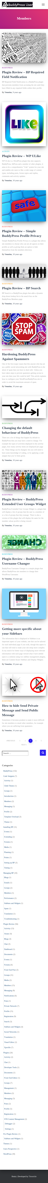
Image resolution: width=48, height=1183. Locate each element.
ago (17, 92)
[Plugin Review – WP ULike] (24, 124)
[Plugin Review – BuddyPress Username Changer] (24, 542)
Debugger (8, 1124)
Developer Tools (10, 1067)
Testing (7, 868)
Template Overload (11, 817)
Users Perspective (10, 1149)
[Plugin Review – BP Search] (24, 271)
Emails (6, 883)
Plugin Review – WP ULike (21, 156)
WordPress (7, 1154)
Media (6, 847)
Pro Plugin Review (10, 1134)
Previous (11, 741)
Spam (6, 909)
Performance (9, 898)
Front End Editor (10, 1078)
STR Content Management (14, 1119)
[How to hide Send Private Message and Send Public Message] (24, 685)
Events (6, 832)
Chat (6, 944)
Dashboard (8, 949)
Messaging (8, 806)
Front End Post (10, 970)
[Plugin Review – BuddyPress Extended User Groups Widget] (24, 480)
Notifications (9, 996)
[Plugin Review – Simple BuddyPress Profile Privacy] (24, 205)
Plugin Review (8, 924)
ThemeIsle (33, 1176)
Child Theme (9, 786)
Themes (6, 1144)
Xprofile (7, 1047)
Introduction (8, 796)
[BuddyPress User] (18, 4)
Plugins (6, 1053)
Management (9, 1088)
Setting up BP (9, 863)
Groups (7, 791)
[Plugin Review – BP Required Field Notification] (24, 48)
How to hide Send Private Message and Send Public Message (20, 710)
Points (6, 858)
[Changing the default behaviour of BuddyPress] (24, 407)
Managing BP (8, 873)
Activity (6, 151)
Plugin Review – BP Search (21, 288)
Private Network (10, 1006)
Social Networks (10, 1032)
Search (6, 1022)
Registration (8, 1016)
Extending (8, 837)
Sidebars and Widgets (12, 903)
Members (7, 801)
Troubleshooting (10, 919)
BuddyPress (7, 68)
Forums (7, 842)
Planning (7, 852)
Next (23, 745)
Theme (6, 822)
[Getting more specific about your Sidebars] (24, 604)
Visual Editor (9, 1042)
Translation (8, 914)
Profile (6, 812)
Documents (8, 954)
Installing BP (8, 827)
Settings (8, 1129)
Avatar (6, 934)
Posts (6, 1001)
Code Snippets (8, 776)
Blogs (6, 877)
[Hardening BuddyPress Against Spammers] (24, 329)
